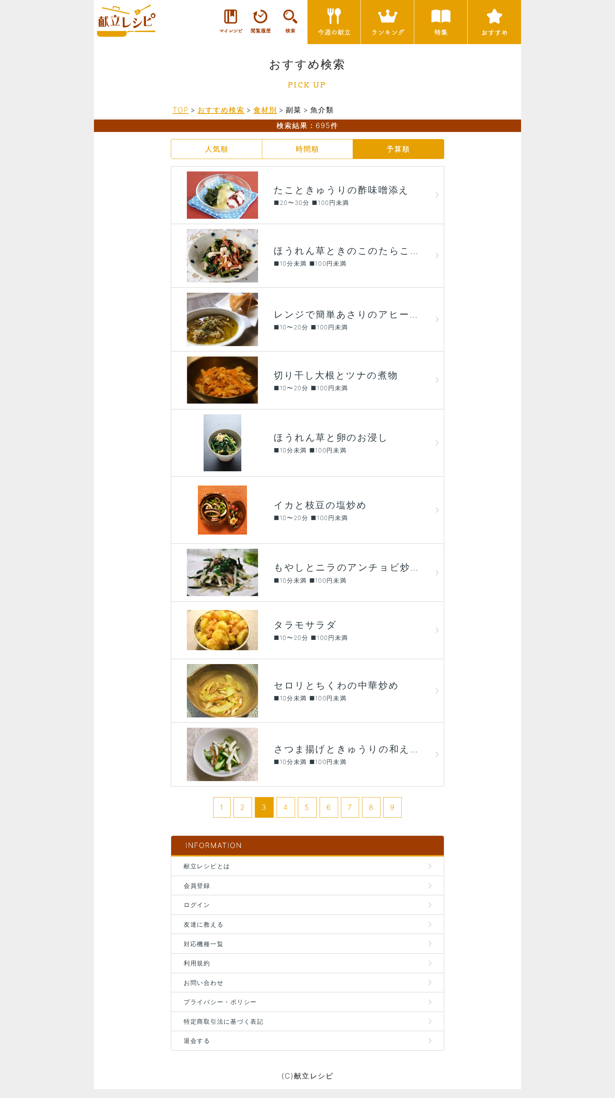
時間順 (307, 148)
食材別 (265, 109)
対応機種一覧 (204, 944)
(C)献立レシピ (307, 1075)
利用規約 (197, 963)
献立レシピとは (207, 866)
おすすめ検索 (221, 109)
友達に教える (204, 924)
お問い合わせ (204, 982)
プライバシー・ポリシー (220, 1002)
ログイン (197, 904)
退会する (197, 1040)
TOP (181, 109)
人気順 (216, 148)
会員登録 (197, 885)
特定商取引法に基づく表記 (224, 1021)
